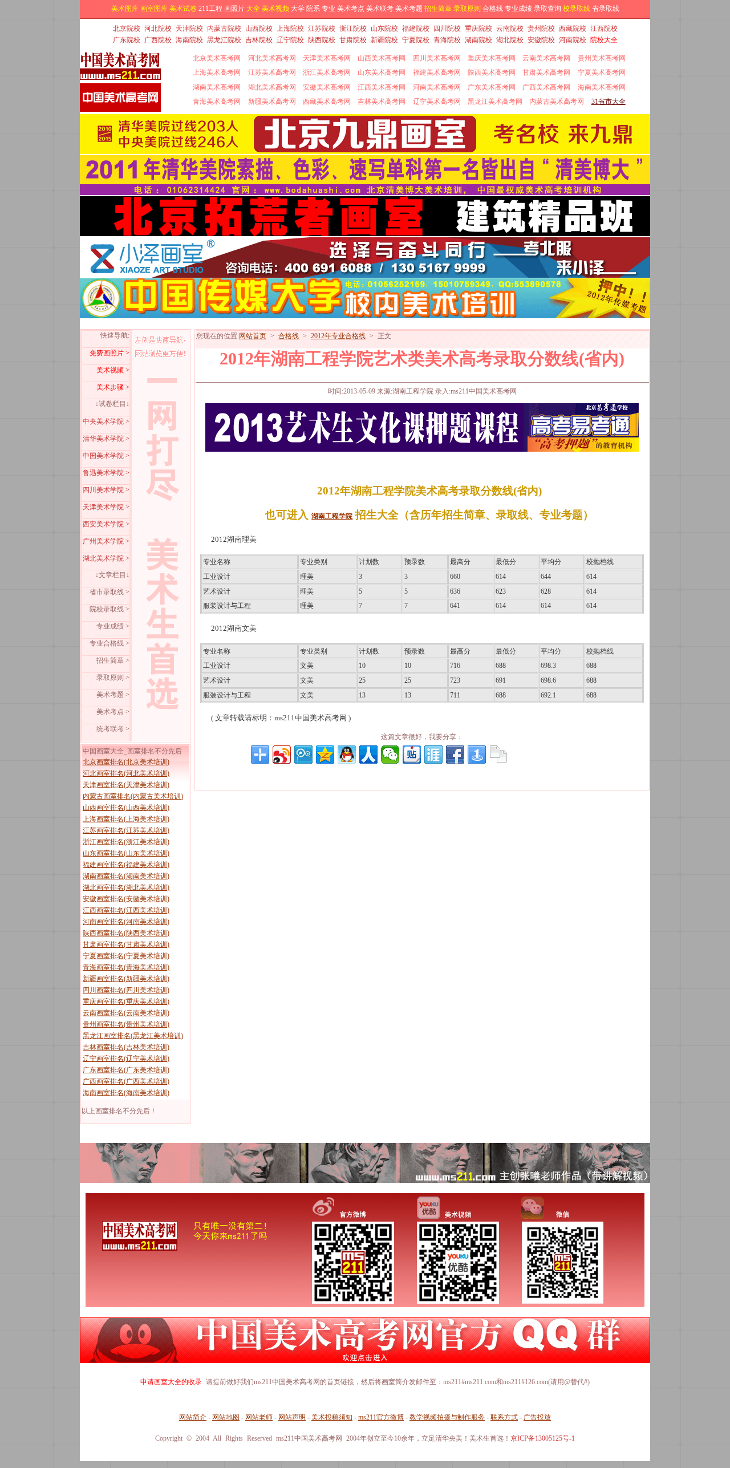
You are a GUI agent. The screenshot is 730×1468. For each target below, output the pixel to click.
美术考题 (409, 9)
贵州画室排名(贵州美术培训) (126, 1024)
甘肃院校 (353, 40)
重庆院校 (478, 29)
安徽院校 (541, 40)
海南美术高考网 (602, 87)
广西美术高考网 (546, 87)
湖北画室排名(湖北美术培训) (126, 887)
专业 (328, 9)
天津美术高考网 (327, 58)
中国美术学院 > (106, 456)
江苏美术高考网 (272, 72)
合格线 (492, 9)
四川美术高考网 (437, 58)
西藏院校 (572, 29)
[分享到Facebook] (455, 754)
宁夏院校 (415, 40)
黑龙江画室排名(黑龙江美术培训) (133, 1036)
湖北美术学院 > (106, 558)
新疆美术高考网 (272, 102)
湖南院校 (478, 40)
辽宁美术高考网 (437, 102)
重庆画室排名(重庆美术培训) (126, 1001)
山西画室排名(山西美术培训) (126, 808)
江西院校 (604, 29)
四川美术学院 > (106, 490)
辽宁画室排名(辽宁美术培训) (126, 1059)
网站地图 (226, 1417)
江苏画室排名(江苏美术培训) (126, 830)
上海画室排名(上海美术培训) (126, 819)
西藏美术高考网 (327, 102)
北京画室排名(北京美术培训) (126, 762)
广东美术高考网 (492, 87)
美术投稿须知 (331, 1417)
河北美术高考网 (272, 58)
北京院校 (126, 29)
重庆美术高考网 (492, 58)
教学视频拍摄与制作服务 (447, 1417)
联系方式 (504, 1417)
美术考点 (350, 9)
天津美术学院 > (106, 507)
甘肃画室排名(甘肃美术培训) (126, 944)
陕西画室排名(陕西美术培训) (126, 933)
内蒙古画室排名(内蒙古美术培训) (133, 796)
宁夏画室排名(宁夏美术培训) (126, 956)
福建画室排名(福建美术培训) (126, 865)
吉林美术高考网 (381, 102)
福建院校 (415, 29)
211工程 (210, 9)
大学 (298, 9)
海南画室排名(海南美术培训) (126, 1093)
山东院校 (384, 29)
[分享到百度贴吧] (412, 754)
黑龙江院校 (224, 40)
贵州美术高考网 (602, 58)
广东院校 (126, 40)
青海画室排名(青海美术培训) (126, 967)
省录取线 (605, 9)
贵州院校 (541, 29)
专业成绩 (518, 9)
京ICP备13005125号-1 (542, 1438)
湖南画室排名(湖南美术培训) (126, 876)
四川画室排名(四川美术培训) (126, 990)
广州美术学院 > (106, 541)
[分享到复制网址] (498, 754)
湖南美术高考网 (217, 87)
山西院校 (259, 29)
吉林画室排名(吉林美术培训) (126, 1047)
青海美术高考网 (217, 102)
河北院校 (158, 29)
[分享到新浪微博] (282, 754)
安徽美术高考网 (327, 87)
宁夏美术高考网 (602, 72)
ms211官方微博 (381, 1417)
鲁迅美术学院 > (106, 473)
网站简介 (192, 1417)
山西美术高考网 (381, 58)
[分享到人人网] (368, 754)
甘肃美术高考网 (546, 72)
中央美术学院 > (106, 421)
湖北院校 (510, 40)
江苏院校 (321, 29)
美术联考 (380, 9)
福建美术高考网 (437, 72)
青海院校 (447, 40)
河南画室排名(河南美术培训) (126, 922)
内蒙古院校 (224, 29)
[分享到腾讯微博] (303, 754)
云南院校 (510, 29)
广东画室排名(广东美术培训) (126, 1070)
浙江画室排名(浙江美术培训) (126, 842)
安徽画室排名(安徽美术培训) (126, 899)
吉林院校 (259, 40)
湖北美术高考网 (272, 87)
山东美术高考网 (381, 72)
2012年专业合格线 (338, 336)
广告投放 (537, 1417)
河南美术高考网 (437, 87)
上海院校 (290, 29)
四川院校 (447, 29)
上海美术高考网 (217, 72)
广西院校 (158, 40)
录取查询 (547, 9)
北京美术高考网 (217, 58)
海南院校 (189, 40)
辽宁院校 (290, 40)
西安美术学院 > (106, 524)
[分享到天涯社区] (433, 754)
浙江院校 (353, 29)
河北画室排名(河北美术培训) (126, 773)
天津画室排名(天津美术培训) (126, 785)
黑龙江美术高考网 (495, 102)
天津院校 (189, 29)
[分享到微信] (390, 754)
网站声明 (292, 1417)
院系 (313, 9)
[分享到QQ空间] (325, 754)
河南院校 (572, 40)
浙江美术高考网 (327, 72)
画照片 (234, 9)
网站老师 (259, 1417)
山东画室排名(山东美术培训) (126, 853)
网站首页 (252, 336)
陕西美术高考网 (492, 72)
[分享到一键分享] (477, 754)
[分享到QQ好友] (347, 754)
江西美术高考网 (381, 87)
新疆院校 (384, 40)
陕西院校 (321, 40)
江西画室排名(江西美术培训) (126, 910)
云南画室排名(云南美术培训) (126, 1013)
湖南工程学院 (331, 516)
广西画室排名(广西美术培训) (126, 1081)
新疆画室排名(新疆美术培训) (126, 979)
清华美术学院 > (106, 439)
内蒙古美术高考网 (556, 102)
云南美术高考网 (546, 58)
